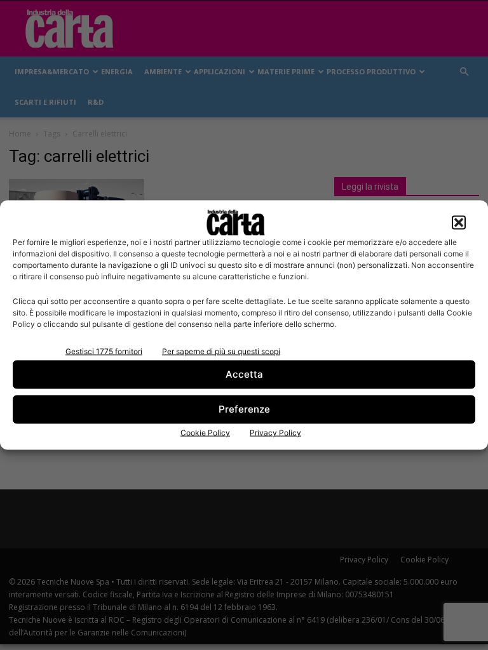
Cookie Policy (205, 432)
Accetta (244, 374)
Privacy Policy (275, 432)
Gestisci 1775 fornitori (103, 350)
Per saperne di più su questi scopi (221, 350)
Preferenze (244, 409)
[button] (458, 222)
